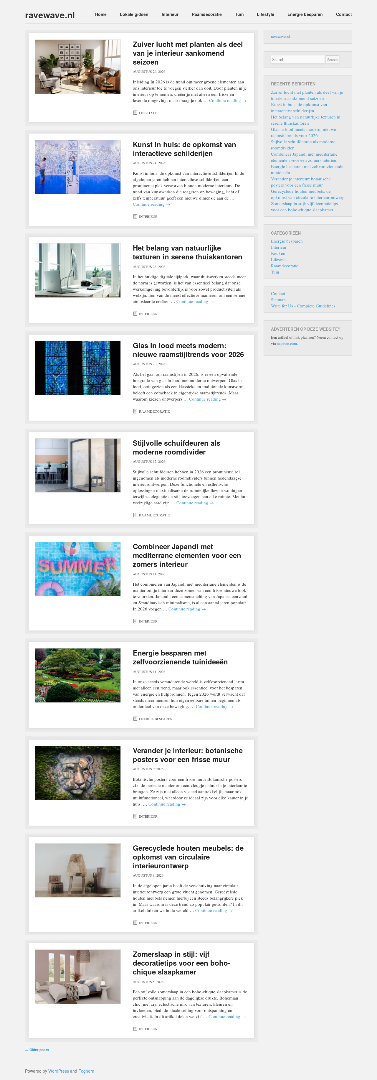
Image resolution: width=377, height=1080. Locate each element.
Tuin (239, 14)
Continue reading (228, 100)
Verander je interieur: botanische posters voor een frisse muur (188, 754)
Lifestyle (265, 14)
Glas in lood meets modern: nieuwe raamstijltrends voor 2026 (188, 349)
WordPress (58, 1071)
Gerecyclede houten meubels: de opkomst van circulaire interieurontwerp (188, 856)
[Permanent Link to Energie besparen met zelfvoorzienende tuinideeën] (77, 675)
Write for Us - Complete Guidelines (303, 306)
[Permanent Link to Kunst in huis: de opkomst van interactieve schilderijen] (77, 167)
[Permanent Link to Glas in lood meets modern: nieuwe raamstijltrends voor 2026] (77, 368)
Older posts (37, 1049)
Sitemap (278, 299)
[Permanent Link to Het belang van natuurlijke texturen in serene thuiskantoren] (77, 270)
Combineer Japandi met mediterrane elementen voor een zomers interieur (187, 555)
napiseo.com (287, 343)
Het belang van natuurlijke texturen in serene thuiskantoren (187, 252)
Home (101, 14)
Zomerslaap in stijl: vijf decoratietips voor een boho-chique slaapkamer (181, 963)
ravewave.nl (50, 14)
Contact (344, 14)
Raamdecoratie (207, 14)
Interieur (170, 14)
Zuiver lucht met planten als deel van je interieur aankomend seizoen (188, 53)
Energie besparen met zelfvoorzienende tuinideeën (180, 657)
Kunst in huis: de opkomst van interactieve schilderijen (184, 148)
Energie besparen (305, 14)
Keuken (278, 253)
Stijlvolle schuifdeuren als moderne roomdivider (176, 447)
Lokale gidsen (134, 14)
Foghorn (86, 1071)
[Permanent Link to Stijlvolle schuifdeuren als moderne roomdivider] (77, 466)
